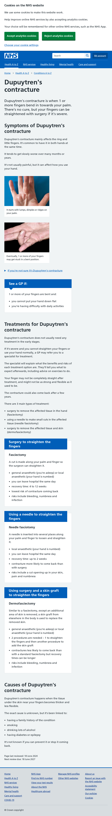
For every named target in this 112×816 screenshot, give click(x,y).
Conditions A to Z (42, 73)
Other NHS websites (68, 778)
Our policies (91, 793)
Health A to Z (22, 73)
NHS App (36, 774)
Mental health (66, 64)
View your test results (42, 782)
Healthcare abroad (40, 791)
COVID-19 (9, 800)
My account (100, 55)
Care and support (87, 64)
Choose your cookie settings (21, 45)
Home (7, 73)
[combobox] (68, 55)
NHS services (29, 64)
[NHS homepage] (11, 55)
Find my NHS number (42, 778)
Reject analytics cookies (58, 35)
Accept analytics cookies (21, 35)
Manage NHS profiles (69, 774)
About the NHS (39, 787)
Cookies (89, 798)
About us (89, 774)
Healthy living (47, 64)
